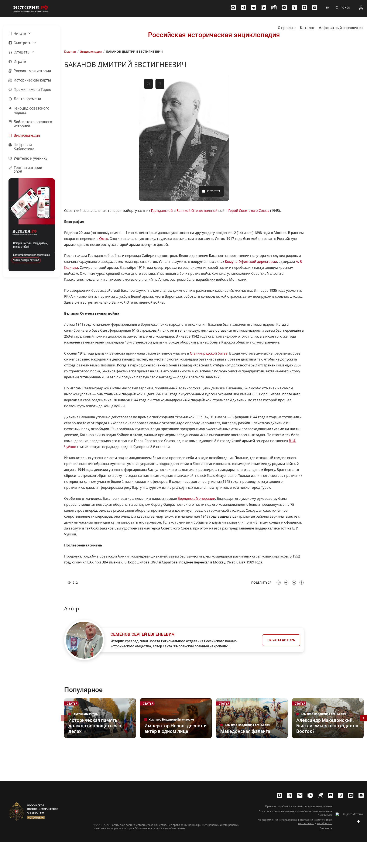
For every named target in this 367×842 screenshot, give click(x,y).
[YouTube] (284, 7)
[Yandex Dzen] (304, 7)
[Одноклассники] (294, 7)
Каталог (307, 27)
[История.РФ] (30, 8)
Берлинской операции (196, 498)
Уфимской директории (258, 261)
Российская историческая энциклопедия (214, 35)
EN (327, 7)
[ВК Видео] (263, 7)
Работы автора (281, 640)
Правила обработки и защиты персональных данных (298, 806)
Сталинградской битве (208, 353)
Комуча (231, 261)
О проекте (287, 27)
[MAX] (233, 7)
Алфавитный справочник (341, 27)
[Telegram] (243, 7)
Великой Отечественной (196, 210)
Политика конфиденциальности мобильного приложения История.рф (295, 813)
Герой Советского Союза (248, 210)
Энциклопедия (91, 51)
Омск (103, 238)
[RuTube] (274, 7)
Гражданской (162, 210)
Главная (70, 51)
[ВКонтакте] (253, 7)
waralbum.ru (324, 823)
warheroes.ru (306, 823)
